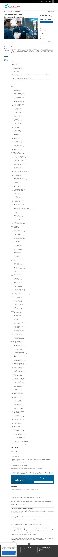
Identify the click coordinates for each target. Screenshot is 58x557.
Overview (5, 46)
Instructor (5, 52)
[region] (9, 549)
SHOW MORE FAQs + (14, 541)
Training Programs (8, 11)
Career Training (24, 548)
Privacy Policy (30, 554)
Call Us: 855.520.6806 (50, 11)
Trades (13, 11)
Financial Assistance (41, 549)
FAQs (12, 492)
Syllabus (5, 48)
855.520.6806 (6, 60)
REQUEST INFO (50, 41)
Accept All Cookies (8, 551)
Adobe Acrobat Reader (15, 460)
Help (39, 550)
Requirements (6, 50)
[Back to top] (29, 547)
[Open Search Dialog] (53, 1)
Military (39, 548)
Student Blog (47, 548)
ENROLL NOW (46, 22)
